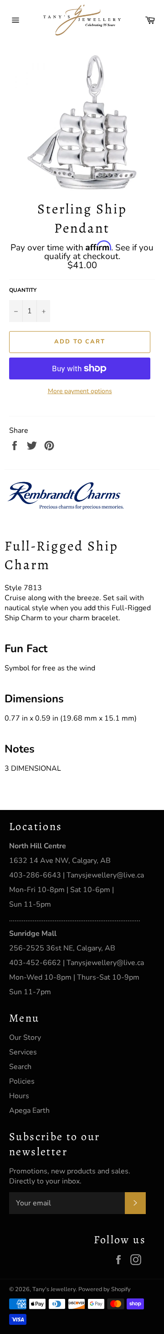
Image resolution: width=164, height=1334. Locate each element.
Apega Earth (29, 1111)
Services (23, 1052)
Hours (19, 1096)
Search (20, 1067)
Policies (22, 1081)
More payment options (80, 391)
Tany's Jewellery (54, 1289)
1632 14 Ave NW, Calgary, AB (60, 861)
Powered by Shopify (104, 1289)
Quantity (22, 290)
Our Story (25, 1038)
